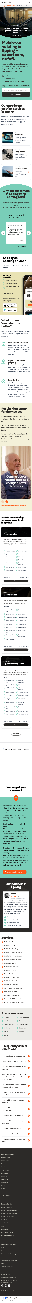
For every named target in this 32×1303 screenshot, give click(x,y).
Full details (16, 581)
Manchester (4, 1173)
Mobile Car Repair (10, 963)
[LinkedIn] (9, 1285)
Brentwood (23, 1021)
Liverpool (4, 1176)
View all (16, 733)
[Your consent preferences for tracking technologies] (29, 1300)
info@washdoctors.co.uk (8, 1277)
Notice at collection (8, 1301)
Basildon (6, 1017)
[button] (3, 233)
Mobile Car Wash (10, 945)
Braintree (7, 1021)
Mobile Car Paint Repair (12, 981)
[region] (16, 232)
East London (5, 1167)
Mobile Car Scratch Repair (13, 952)
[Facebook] (2, 1285)
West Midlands (5, 1195)
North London (5, 1160)
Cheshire (3, 1186)
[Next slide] (6, 501)
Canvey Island (24, 1024)
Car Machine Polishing (11, 995)
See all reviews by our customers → (13, 505)
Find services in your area (14, 872)
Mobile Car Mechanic (11, 967)
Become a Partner (6, 1251)
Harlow (21, 1031)
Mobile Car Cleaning (11, 970)
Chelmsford (7, 1028)
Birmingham (4, 1182)
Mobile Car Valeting (10, 942)
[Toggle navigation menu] (30, 2)
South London (5, 1164)
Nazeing (6, 1035)
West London (5, 1170)
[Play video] (16, 472)
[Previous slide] (2, 501)
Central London (5, 1157)
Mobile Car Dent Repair (12, 977)
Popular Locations (7, 1154)
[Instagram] (6, 1285)
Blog (2, 1247)
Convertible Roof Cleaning (13, 988)
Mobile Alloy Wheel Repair (13, 956)
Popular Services (7, 1204)
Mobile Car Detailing (11, 949)
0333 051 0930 (10, 6)
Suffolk (3, 1189)
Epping (6, 1031)
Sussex (3, 1192)
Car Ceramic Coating (11, 991)
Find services (16, 94)
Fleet (2, 1226)
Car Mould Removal (11, 984)
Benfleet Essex (24, 1017)
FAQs (2, 1263)
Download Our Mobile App (9, 1254)
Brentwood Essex (9, 1024)
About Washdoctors (8, 1244)
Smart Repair (8, 974)
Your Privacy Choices (14, 1298)
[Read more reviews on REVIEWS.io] (22, 247)
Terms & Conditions (7, 1266)
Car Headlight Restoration (13, 999)
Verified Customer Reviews (9, 1260)
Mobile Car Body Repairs (12, 959)
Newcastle (4, 1179)
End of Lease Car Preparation (14, 1002)
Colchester (22, 1028)
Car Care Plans (5, 1223)
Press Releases (5, 1257)
